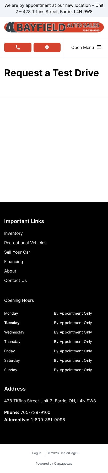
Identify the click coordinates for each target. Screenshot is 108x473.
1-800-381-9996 (48, 419)
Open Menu (83, 47)
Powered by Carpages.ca (54, 463)
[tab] (19, 303)
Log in (36, 453)
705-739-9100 (36, 412)
